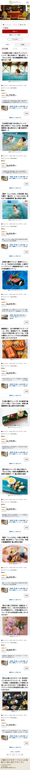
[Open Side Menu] (27, 2)
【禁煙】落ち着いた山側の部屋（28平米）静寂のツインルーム (18, 107)
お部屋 (22, 44)
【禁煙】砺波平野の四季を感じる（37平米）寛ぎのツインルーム (17, 316)
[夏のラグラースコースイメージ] (15, 485)
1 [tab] (11, 79)
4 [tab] (17, 79)
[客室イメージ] (4, 110)
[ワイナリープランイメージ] (15, 701)
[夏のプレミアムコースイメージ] (15, 280)
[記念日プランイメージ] (15, 626)
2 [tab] (13, 79)
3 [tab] (15, 79)
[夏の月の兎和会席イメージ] (15, 553)
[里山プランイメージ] (15, 349)
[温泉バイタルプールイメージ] (15, 71)
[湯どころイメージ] (15, 141)
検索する (15, 31)
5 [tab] (19, 79)
